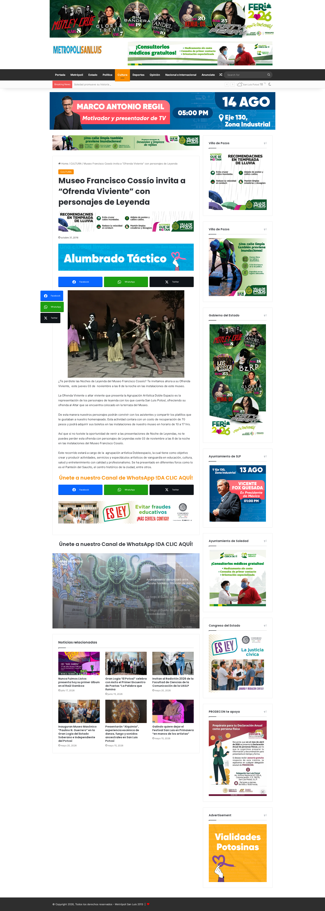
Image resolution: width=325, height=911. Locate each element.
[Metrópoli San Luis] (77, 49)
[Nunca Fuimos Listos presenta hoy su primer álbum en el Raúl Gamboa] (79, 663)
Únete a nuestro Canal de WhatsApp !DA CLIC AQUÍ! (126, 477)
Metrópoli (77, 74)
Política (107, 74)
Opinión (155, 74)
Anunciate (208, 74)
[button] (126, 334)
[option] (126, 590)
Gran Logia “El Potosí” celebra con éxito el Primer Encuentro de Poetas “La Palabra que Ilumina (126, 684)
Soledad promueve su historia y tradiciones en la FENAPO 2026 (111, 84)
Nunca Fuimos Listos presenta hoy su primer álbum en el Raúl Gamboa (79, 682)
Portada (60, 74)
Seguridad (68, 576)
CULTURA (76, 163)
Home (64, 163)
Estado (92, 74)
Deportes (138, 74)
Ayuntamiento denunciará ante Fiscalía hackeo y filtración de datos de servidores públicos (98, 592)
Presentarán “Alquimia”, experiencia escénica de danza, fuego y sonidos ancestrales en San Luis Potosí (122, 734)
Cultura (122, 74)
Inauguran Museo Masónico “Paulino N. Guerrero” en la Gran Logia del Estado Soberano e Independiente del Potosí (77, 734)
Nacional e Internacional (180, 74)
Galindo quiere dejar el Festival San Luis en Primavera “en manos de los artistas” (173, 730)
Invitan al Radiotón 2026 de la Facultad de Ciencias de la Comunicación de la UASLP (173, 682)
